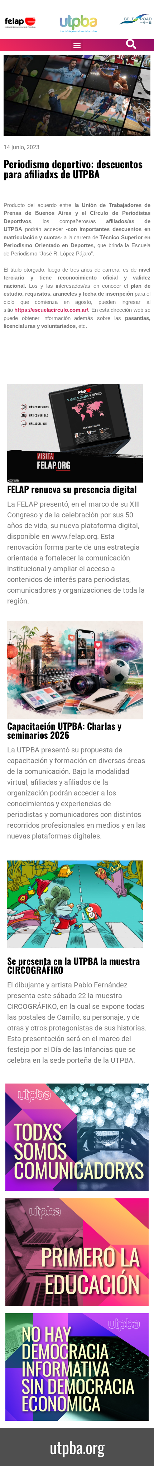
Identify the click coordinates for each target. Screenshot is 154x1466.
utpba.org (77, 1447)
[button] (77, 45)
